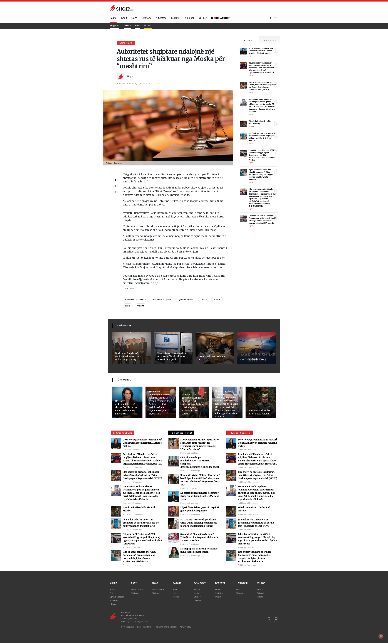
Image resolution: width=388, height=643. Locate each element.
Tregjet (218, 597)
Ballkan (127, 25)
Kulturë (175, 18)
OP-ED (203, 18)
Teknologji (188, 18)
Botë (137, 25)
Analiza (260, 590)
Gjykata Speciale (117, 597)
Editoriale (261, 593)
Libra (175, 593)
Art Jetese (161, 18)
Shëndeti (197, 597)
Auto (238, 590)
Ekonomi (146, 18)
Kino (175, 590)
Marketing (219, 593)
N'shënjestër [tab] (269, 41)
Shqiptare (114, 25)
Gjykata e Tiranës (186, 299)
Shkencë (239, 593)
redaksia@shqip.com (129, 619)
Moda (196, 593)
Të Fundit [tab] (248, 41)
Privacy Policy (185, 627)
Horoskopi (198, 590)
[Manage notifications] (380, 636)
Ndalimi (217, 299)
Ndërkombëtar (137, 590)
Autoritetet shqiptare (162, 299)
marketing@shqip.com (139, 622)
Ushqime (197, 600)
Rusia (127, 306)
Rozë (134, 18)
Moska (204, 299)
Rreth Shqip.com (127, 627)
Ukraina (148, 25)
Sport (124, 18)
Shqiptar (134, 593)
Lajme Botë (126, 43)
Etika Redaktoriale (144, 627)
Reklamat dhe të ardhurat (166, 627)
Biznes (218, 590)
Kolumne (260, 597)
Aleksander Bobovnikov (135, 299)
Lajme (113, 18)
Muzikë (176, 597)
